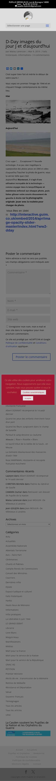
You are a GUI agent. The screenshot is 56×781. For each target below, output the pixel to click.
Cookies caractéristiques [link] (33, 392)
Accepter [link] (28, 398)
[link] (28, 15)
